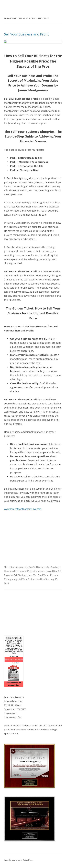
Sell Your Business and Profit (26, 34)
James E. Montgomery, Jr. (18, 616)
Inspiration (35, 571)
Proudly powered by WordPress (19, 859)
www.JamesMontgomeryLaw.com (22, 509)
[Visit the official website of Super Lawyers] (16, 624)
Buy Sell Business (37, 566)
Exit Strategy (53, 566)
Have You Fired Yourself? (16, 571)
